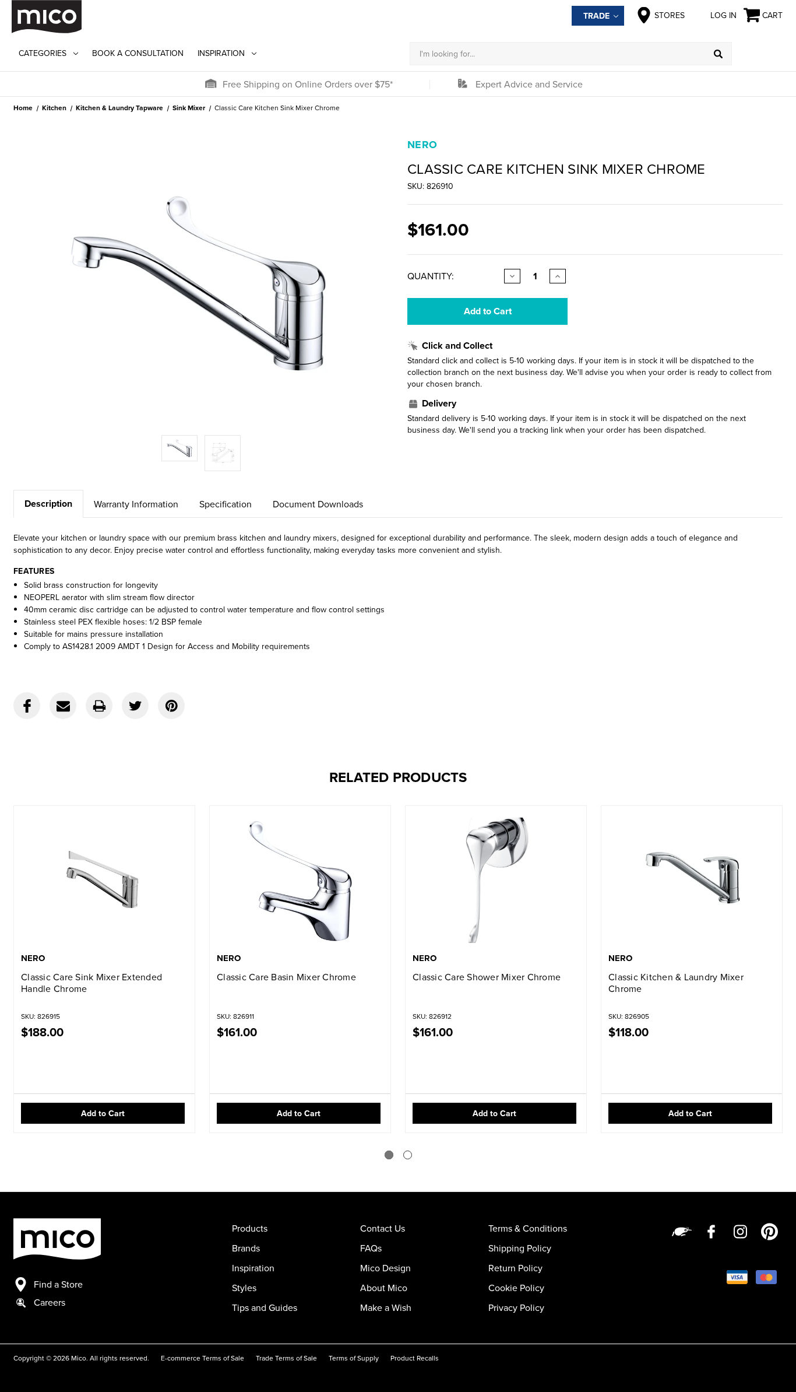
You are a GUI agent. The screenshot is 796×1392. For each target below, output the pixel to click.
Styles (244, 1287)
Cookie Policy (516, 1287)
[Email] (63, 705)
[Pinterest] (171, 705)
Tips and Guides (264, 1307)
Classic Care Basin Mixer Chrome (286, 977)
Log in (723, 15)
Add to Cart (103, 1113)
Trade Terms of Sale (286, 1358)
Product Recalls (414, 1358)
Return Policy (515, 1267)
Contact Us (382, 1228)
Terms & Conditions (527, 1228)
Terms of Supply (354, 1358)
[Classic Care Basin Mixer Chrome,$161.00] (300, 880)
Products (249, 1228)
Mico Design (385, 1267)
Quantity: (430, 275)
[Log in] (758, 53)
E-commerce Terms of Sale (202, 1358)
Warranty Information (136, 503)
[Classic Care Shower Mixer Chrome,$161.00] (495, 880)
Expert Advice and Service (529, 84)
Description (48, 503)
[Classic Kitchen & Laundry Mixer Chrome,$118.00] (691, 880)
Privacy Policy (516, 1307)
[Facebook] (26, 705)
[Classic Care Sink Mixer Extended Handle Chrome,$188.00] (104, 880)
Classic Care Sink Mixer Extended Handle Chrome (91, 982)
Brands (246, 1248)
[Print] (99, 705)
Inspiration (221, 53)
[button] (210, 84)
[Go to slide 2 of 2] (407, 1155)
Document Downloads (318, 503)
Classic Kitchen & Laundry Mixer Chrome (676, 982)
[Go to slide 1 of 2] (389, 1155)
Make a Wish (385, 1307)
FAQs (371, 1248)
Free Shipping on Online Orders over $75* (308, 84)
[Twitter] (135, 705)
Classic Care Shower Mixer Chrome (487, 977)
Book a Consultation (138, 53)
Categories (42, 53)
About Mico (383, 1287)
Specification (225, 503)
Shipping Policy (519, 1248)
